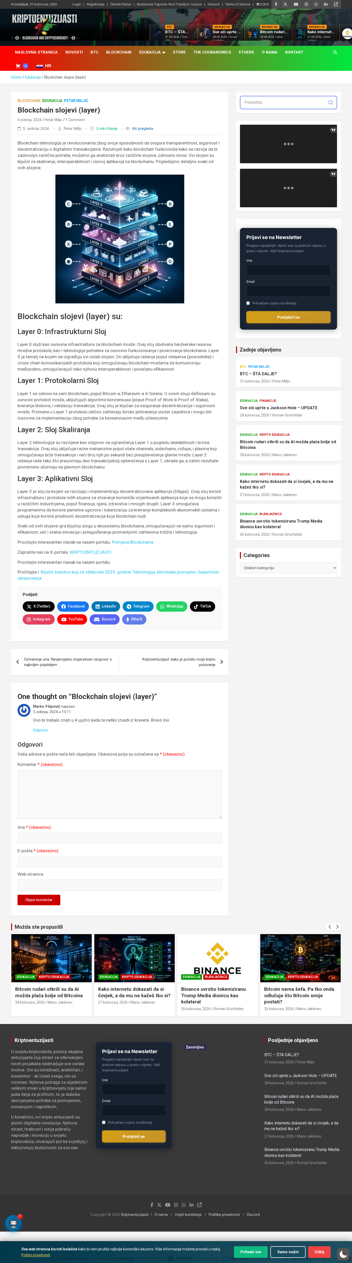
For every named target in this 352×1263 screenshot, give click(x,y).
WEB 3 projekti (220, 1092)
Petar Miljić (76, 101)
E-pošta (38, 850)
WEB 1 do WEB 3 (222, 1174)
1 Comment (75, 120)
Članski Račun (120, 4)
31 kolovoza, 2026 (254, 381)
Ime (34, 827)
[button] (343, 1254)
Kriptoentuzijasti (134, 1214)
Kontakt (294, 52)
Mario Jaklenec (284, 455)
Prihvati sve (250, 1252)
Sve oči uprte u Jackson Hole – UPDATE (278, 407)
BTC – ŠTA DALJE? (258, 373)
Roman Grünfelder (287, 415)
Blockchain (118, 52)
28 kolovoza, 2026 (254, 415)
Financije (267, 401)
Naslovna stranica (36, 52)
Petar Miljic (53, 120)
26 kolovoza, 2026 (254, 534)
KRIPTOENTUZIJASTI (90, 552)
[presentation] (329, 927)
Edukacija (150, 52)
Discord (214, 4)
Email (250, 281)
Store (179, 52)
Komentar (40, 764)
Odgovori (40, 730)
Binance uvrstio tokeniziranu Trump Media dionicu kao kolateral (281, 524)
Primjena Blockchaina (132, 542)
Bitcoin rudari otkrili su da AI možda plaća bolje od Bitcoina (288, 444)
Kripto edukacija (274, 435)
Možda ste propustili (39, 927)
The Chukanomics (212, 52)
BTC (94, 52)
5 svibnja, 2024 (29, 120)
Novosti (74, 52)
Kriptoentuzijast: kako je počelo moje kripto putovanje (179, 662)
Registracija (95, 4)
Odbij (319, 1252)
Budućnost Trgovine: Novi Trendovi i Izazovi (169, 4)
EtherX (246, 52)
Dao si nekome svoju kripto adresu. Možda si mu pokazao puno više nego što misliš (297, 995)
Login (76, 4)
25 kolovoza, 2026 (279, 1009)
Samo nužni (288, 1252)
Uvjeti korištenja (188, 1214)
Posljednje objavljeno (293, 1040)
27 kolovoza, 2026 (254, 495)
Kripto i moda (219, 1065)
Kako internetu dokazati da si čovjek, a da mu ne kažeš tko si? (286, 484)
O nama (270, 52)
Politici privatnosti (35, 1255)
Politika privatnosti (224, 1214)
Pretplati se (288, 317)
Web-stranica (30, 874)
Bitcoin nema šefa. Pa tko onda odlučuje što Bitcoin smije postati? (216, 995)
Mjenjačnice (270, 514)
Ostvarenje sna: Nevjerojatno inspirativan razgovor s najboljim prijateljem (68, 662)
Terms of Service (237, 4)
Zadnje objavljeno (260, 350)
